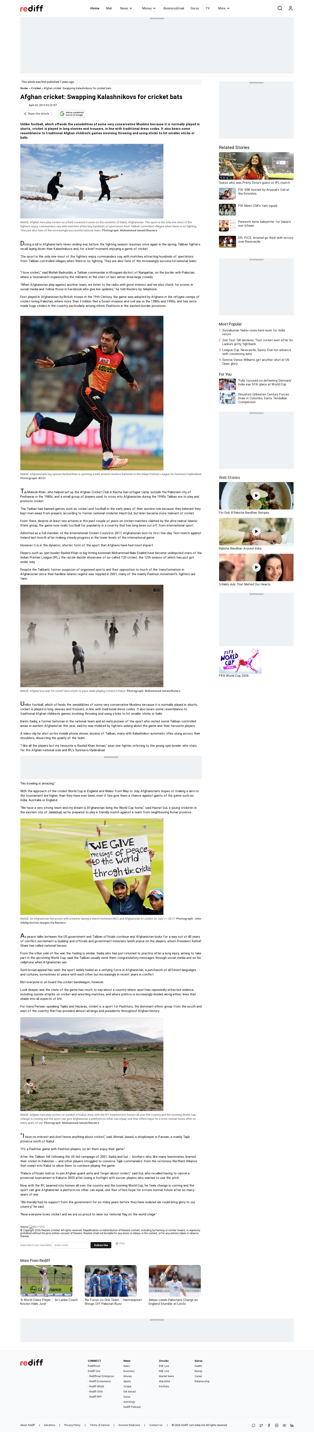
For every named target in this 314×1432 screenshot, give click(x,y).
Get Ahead (129, 1391)
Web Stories (229, 477)
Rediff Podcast (132, 1407)
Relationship (202, 1381)
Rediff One (94, 1371)
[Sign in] (290, 8)
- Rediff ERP (94, 1396)
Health (198, 1366)
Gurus (195, 8)
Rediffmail (94, 1366)
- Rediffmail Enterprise (101, 1376)
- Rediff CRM (95, 1391)
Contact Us (156, 1425)
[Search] (280, 8)
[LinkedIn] (292, 1426)
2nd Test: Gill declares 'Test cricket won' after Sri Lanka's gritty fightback (257, 342)
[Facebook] (269, 1426)
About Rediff (27, 1425)
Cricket (36, 88)
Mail (109, 8)
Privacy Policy (72, 1425)
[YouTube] (284, 1426)
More (222, 8)
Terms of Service (100, 1425)
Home (95, 8)
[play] (256, 495)
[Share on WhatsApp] (253, 1426)
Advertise (49, 1425)
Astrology (129, 1401)
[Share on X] (261, 1426)
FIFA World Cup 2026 (234, 676)
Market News (166, 1376)
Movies (127, 1376)
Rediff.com (187, 1425)
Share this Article (38, 113)
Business (129, 1371)
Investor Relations (129, 1425)
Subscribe (101, 1245)
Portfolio (164, 1386)
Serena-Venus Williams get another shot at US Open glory (255, 362)
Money (147, 8)
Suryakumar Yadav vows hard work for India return (253, 332)
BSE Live (164, 1366)
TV (207, 8)
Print (122, 1243)
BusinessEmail (174, 8)
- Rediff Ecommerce (99, 1381)
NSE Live (164, 1371)
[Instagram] (276, 1426)
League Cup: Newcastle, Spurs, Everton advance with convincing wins (256, 352)
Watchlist (164, 1381)
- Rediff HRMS (96, 1386)
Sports (127, 1381)
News (124, 8)
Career (198, 1376)
